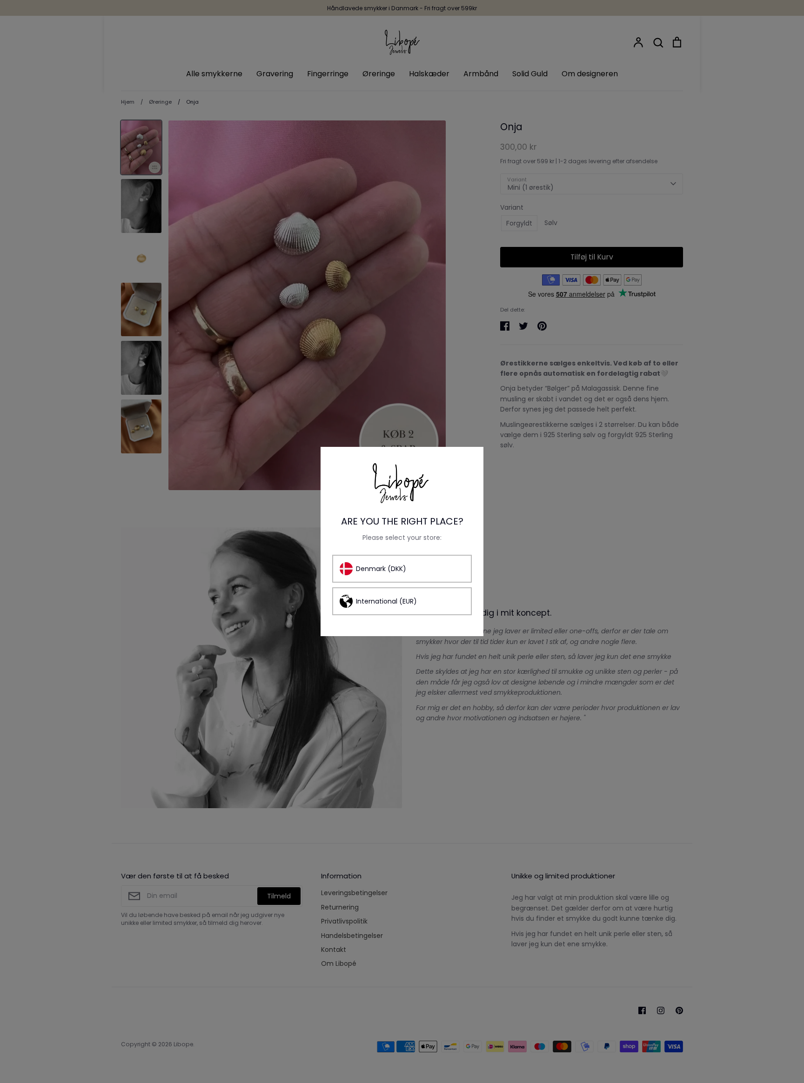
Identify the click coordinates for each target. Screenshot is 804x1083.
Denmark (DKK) (381, 568)
